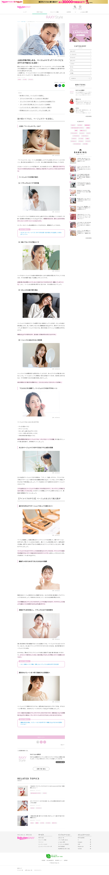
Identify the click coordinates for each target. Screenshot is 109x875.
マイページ (40, 842)
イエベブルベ (84, 135)
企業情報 (43, 860)
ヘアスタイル (76, 135)
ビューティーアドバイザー (44, 846)
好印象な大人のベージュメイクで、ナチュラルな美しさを (35, 110)
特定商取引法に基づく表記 (64, 848)
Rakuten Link (80, 846)
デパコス (81, 141)
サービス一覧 (20, 870)
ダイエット (73, 141)
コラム (71, 70)
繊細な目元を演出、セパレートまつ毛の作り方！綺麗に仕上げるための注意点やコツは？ (41, 723)
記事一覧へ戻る (41, 769)
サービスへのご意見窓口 (63, 844)
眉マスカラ (54, 822)
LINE (79, 844)
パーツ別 (24, 79)
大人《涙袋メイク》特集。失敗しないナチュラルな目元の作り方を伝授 (40, 664)
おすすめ (32, 808)
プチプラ (74, 138)
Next (62, 744)
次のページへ (41, 737)
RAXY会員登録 (81, 837)
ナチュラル (30, 79)
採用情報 (65, 860)
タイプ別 (42, 822)
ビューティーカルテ (42, 844)
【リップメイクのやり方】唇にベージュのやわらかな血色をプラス (37, 101)
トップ (24, 12)
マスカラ (44, 793)
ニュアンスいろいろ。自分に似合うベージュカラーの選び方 (36, 107)
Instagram (80, 842)
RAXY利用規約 (61, 846)
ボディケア (72, 60)
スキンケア (72, 51)
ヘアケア (72, 64)
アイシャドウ (74, 133)
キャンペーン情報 (54, 12)
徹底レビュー (83, 130)
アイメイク (23, 77)
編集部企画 (87, 125)
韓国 (76, 130)
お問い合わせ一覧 (28, 870)
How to (19, 79)
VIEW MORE (88, 116)
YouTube (80, 848)
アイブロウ (48, 822)
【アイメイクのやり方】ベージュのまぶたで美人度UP (34, 98)
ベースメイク (73, 54)
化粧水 (87, 138)
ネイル (71, 67)
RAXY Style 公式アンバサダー (36, 793)
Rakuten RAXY (24, 7)
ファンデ (88, 141)
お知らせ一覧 (61, 837)
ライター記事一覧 (60, 762)
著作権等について (58, 860)
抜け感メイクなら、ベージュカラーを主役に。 (32, 95)
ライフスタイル (77, 144)
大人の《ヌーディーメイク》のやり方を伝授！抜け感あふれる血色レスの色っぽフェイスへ (41, 233)
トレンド (82, 133)
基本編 (37, 822)
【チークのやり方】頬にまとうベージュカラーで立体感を (35, 104)
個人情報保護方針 (50, 860)
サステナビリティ (37, 870)
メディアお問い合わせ (63, 839)
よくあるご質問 (84, 12)
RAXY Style (40, 12)
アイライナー (38, 808)
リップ (88, 133)
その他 (71, 73)
